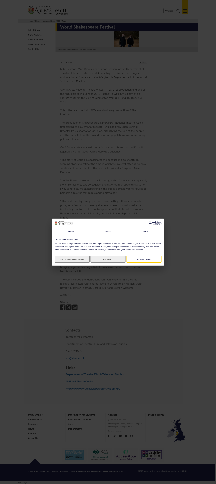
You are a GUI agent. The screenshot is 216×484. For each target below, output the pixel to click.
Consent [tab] (70, 231)
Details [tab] (108, 231)
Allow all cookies (144, 259)
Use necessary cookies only (72, 259)
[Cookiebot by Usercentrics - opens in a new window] (151, 223)
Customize (106, 259)
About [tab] (145, 231)
